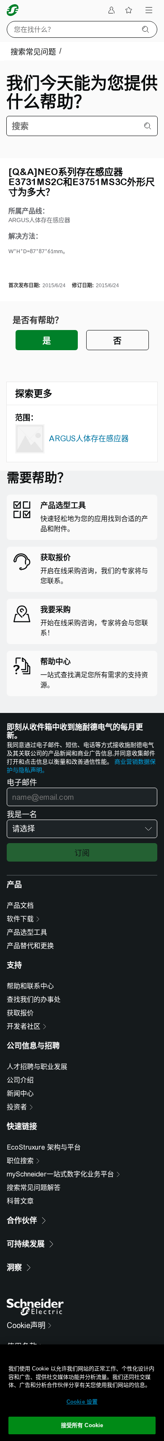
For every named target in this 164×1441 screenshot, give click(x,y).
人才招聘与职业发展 (37, 1067)
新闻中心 (20, 1094)
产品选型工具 (27, 932)
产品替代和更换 (30, 946)
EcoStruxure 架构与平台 (44, 1147)
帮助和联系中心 (30, 986)
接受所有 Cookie (82, 1425)
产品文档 (20, 905)
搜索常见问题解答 (34, 1188)
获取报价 (20, 1013)
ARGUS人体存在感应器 (89, 438)
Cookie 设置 (82, 1402)
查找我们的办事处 (34, 999)
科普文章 (20, 1201)
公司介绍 (20, 1080)
